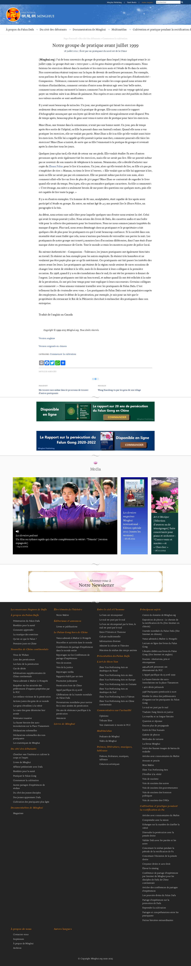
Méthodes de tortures (152, 739)
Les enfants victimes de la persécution (32, 696)
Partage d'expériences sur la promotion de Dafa (155, 901)
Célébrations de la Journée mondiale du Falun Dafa (74, 696)
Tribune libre (105, 720)
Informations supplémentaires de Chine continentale (29, 674)
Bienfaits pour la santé (24, 625)
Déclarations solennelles (25, 730)
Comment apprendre (23, 629)
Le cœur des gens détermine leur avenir (29, 712)
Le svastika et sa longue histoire (158, 716)
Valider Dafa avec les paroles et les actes (159, 842)
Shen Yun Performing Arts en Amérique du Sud (113, 690)
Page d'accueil (70, 38)
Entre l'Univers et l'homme (112, 631)
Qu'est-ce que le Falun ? (25, 638)
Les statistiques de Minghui (26, 742)
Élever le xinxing (150, 868)
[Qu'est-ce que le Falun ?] (13, 7)
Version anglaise (47, 338)
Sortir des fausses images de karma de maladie (161, 750)
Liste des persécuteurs (24, 659)
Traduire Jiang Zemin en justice (157, 711)
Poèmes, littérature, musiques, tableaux (114, 758)
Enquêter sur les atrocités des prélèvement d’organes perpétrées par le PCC (31, 689)
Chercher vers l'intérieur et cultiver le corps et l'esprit (31, 756)
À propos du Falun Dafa (20, 29)
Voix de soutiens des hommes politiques (156, 794)
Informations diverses (110, 641)
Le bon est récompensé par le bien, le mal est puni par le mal (117, 626)
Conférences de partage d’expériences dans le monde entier (74, 648)
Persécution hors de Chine (69, 685)
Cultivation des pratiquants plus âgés (31, 801)
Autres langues (147, 2)
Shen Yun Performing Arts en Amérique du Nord (113, 669)
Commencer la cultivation (115, 38)
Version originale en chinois (53, 346)
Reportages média (65, 671)
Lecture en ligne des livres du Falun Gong (159, 645)
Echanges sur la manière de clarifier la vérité (161, 826)
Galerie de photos (151, 734)
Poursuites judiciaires (66, 680)
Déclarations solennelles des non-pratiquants (29, 736)
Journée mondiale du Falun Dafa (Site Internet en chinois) (161, 632)
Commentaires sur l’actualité (114, 710)
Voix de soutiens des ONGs (155, 800)
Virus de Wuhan (21, 654)
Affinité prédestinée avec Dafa (28, 766)
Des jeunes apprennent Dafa (27, 797)
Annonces (61, 717)
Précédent (43, 386)
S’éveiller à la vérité (151, 774)
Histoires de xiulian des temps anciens (118, 650)
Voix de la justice (64, 667)
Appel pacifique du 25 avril (69, 689)
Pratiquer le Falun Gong (24, 775)
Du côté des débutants (53, 29)
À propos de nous (21, 929)
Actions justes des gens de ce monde (31, 700)
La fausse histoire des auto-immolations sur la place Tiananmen (160, 681)
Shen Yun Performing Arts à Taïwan (116, 696)
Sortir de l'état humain (153, 729)
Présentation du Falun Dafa (26, 620)
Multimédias (119, 29)
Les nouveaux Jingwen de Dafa (29, 609)
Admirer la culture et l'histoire (114, 645)
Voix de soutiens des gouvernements (160, 787)
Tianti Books (132, 2)
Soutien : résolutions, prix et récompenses (156, 660)
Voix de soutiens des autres (155, 783)
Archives (17, 947)
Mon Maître (148, 764)
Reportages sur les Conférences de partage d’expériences (73, 656)
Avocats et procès (151, 760)
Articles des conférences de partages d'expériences (160, 889)
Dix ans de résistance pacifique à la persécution (73, 712)
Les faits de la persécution (26, 663)
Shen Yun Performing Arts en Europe (117, 679)
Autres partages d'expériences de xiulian (29, 786)
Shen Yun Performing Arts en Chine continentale (116, 702)
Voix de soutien (63, 662)
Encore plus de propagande (155, 725)
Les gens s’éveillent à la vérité (27, 705)
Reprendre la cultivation (154, 907)
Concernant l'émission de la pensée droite (159, 857)
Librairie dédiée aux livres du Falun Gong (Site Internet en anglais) (159, 653)
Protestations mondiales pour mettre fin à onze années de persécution (74, 704)
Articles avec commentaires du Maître (160, 756)
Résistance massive (22, 717)
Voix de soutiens (150, 778)
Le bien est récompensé (111, 614)
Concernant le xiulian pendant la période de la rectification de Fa (158, 849)
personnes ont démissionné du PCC (154, 668)
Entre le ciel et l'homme (111, 609)
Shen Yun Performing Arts (155, 769)
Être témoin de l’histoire (68, 609)
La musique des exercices (25, 634)
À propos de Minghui (23, 943)
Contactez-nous (21, 934)
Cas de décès (19, 668)
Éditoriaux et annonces (67, 621)
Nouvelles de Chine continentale (29, 649)
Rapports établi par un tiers (69, 676)
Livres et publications (66, 626)
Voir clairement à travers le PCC (115, 724)
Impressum (18, 938)
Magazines (18, 813)
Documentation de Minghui (89, 29)
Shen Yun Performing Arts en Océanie (118, 684)
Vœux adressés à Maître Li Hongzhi (159, 638)
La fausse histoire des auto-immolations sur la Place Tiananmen (31, 724)
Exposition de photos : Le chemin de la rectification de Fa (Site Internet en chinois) (160, 623)
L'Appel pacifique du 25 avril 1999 (158, 674)
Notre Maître (62, 614)
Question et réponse (152, 720)
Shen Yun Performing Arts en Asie (116, 675)
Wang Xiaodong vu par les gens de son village (119, 390)
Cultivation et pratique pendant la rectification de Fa (159, 807)
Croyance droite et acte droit (156, 863)
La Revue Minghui (151, 743)
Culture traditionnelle (109, 636)
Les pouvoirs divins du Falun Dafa (159, 895)
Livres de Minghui (64, 724)
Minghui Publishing (114, 2)
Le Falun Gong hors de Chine (71, 632)
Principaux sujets (150, 609)
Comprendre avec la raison (155, 819)
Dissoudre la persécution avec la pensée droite (158, 834)
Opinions (103, 715)
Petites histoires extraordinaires (157, 920)
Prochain (102, 386)
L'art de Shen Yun (107, 661)
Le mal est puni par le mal (112, 619)
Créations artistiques (109, 763)
